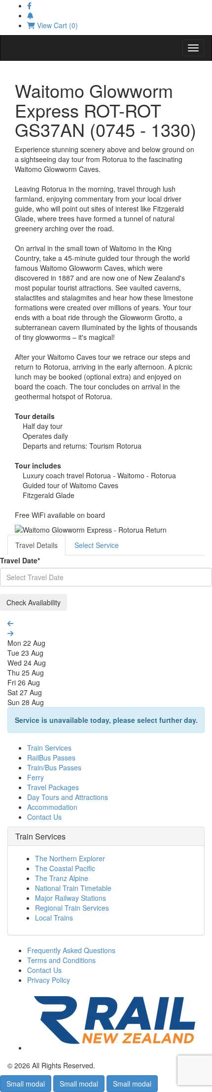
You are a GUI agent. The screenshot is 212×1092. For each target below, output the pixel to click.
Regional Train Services (72, 908)
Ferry (35, 777)
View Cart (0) (56, 25)
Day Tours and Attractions (67, 797)
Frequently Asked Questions (71, 950)
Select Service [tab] (96, 545)
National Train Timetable (73, 888)
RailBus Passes (51, 757)
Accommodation (52, 807)
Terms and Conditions (61, 960)
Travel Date (20, 560)
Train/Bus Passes (54, 767)
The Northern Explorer (70, 858)
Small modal (25, 1084)
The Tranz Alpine (61, 878)
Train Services (49, 748)
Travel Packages (53, 787)
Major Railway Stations (70, 898)
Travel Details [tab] (36, 545)
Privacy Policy (48, 980)
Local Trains (54, 918)
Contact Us (44, 817)
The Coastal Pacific (65, 868)
